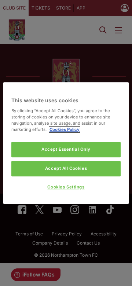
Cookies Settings (65, 187)
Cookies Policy (65, 129)
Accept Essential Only (66, 149)
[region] (66, 143)
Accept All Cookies (66, 168)
